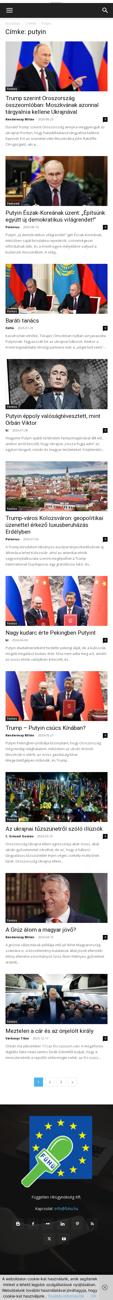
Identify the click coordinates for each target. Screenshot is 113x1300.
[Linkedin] (62, 1224)
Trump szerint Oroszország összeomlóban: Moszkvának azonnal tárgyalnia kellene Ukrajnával (52, 105)
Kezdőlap (12, 23)
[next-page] (72, 1082)
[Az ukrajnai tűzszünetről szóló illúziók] (56, 797)
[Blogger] (18, 1224)
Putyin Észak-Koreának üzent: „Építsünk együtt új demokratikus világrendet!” (55, 216)
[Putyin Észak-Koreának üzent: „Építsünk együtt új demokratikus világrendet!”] (56, 181)
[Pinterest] (77, 1224)
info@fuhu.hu (66, 1208)
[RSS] (92, 1224)
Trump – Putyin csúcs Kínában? (45, 728)
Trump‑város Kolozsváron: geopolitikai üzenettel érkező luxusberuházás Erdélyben (54, 525)
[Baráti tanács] (56, 289)
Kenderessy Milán (19, 119)
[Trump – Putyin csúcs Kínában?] (56, 696)
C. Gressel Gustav (19, 836)
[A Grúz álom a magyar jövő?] (56, 898)
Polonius (12, 227)
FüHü (9, 328)
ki (7, 430)
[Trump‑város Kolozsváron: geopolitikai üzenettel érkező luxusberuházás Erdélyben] (56, 486)
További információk (66, 1296)
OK (93, 1296)
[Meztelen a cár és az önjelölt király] (56, 999)
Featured (13, 203)
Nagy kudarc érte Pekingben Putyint (50, 632)
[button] (9, 10)
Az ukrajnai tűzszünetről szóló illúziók (54, 829)
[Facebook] (32, 1224)
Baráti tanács (22, 320)
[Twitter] (49, 1239)
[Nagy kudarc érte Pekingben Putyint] (56, 601)
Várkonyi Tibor (17, 1038)
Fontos (12, 89)
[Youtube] (63, 1239)
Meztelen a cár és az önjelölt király (49, 1031)
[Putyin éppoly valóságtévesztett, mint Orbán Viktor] (56, 384)
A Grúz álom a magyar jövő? (40, 929)
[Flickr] (47, 1224)
